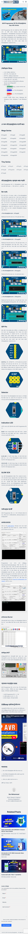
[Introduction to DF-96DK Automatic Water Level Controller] (14, 844)
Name (4, 893)
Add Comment (6, 907)
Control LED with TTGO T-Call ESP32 (11, 874)
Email (4, 897)
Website (4, 902)
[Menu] (2, 1)
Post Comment (6, 925)
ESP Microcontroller (5, 833)
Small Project (22, 833)
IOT (18, 833)
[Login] (26, 1)
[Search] (23, 1)
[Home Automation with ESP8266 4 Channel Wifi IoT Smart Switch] (14, 821)
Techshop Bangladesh (12, 932)
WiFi (2, 835)
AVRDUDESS (10, 526)
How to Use (13, 833)
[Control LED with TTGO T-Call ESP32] (14, 866)
